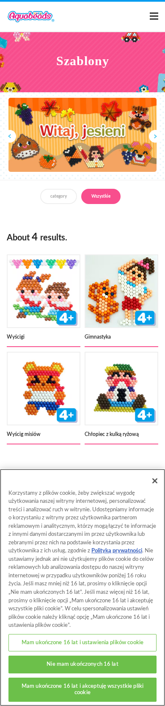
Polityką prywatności (116, 551)
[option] (82, 135)
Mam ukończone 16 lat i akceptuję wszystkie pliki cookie (82, 690)
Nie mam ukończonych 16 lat (82, 664)
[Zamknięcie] (155, 481)
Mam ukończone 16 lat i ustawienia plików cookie (82, 642)
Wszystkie (100, 196)
